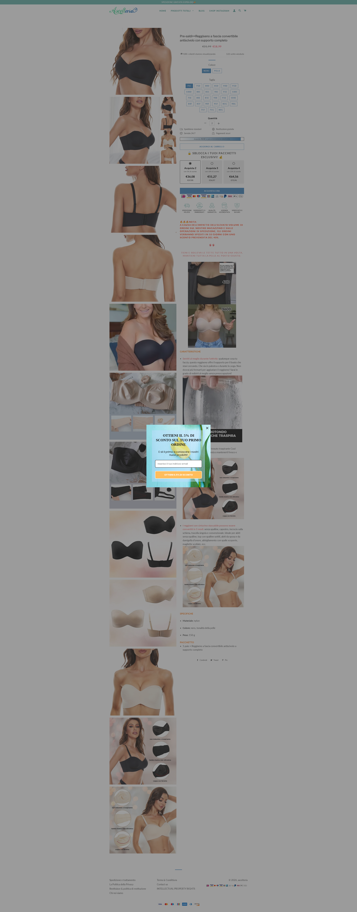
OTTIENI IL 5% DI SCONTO (178, 474)
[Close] (207, 428)
